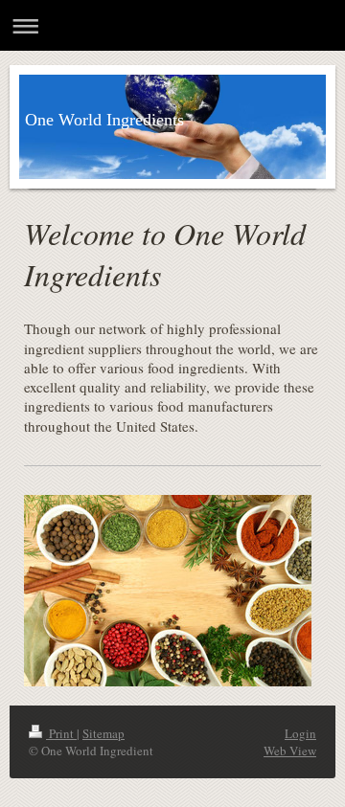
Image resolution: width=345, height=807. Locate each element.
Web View (290, 750)
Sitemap (103, 733)
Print (61, 733)
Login (300, 733)
